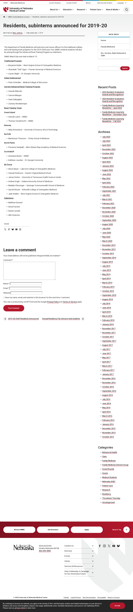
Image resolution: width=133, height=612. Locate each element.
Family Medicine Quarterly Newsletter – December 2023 (114, 113)
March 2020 (107, 241)
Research (81, 9)
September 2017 (109, 341)
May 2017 (106, 357)
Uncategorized (108, 502)
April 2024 (106, 145)
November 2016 (109, 382)
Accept (117, 606)
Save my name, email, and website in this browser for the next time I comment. (37, 297)
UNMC (5, 3)
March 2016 (107, 416)
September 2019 (109, 258)
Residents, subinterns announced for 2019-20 (48, 17)
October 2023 (108, 153)
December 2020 (108, 208)
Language (120, 3)
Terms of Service (70, 302)
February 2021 (108, 203)
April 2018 (106, 312)
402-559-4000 (45, 551)
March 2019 (107, 283)
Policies (66, 597)
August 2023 (107, 158)
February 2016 (108, 420)
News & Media (112, 9)
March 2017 (107, 366)
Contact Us (69, 546)
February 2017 (108, 370)
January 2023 (108, 166)
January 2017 (108, 374)
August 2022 (107, 170)
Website (6, 293)
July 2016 (106, 399)
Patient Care (95, 9)
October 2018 (108, 291)
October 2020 (108, 216)
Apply (87, 530)
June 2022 (106, 174)
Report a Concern (114, 597)
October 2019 (108, 253)
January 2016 (108, 424)
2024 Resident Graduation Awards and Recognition (113, 100)
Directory (68, 551)
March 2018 (107, 316)
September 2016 (109, 391)
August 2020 (107, 224)
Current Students (55, 3)
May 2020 (106, 237)
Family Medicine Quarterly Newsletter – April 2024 (113, 106)
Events (67, 556)
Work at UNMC (19, 530)
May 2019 (106, 274)
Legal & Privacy (76, 597)
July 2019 (106, 266)
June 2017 (106, 353)
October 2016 (108, 387)
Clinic (104, 456)
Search (125, 68)
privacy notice (20, 608)
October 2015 (108, 437)
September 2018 (109, 295)
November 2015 (109, 433)
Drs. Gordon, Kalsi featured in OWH (113, 54)
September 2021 (109, 191)
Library (67, 561)
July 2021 (106, 195)
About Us (54, 9)
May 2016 (106, 408)
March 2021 (107, 199)
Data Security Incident (104, 3)
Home (103, 40)
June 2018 (106, 308)
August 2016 (107, 395)
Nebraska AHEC (108, 481)
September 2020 (109, 220)
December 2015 (108, 428)
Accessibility (101, 597)
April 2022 (106, 183)
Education (67, 9)
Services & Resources (73, 566)
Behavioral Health (109, 452)
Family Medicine (108, 47)
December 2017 (108, 328)
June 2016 (106, 403)
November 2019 (109, 249)
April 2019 (106, 278)
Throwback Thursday (111, 498)
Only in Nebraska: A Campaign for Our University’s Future (76, 572)
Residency (106, 494)
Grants (105, 473)
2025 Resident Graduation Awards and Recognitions (113, 93)
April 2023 (106, 162)
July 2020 (106, 228)
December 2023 (108, 149)
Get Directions (53, 530)
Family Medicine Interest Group (115, 465)
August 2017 (107, 345)
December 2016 (108, 378)
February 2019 (108, 287)
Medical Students (109, 477)
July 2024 (106, 141)
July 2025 (106, 137)
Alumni (88, 3)
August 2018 (107, 299)
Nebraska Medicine (17, 3)
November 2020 (109, 212)
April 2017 (106, 362)
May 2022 (106, 178)
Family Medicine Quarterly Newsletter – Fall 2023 (113, 120)
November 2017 (109, 333)
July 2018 (106, 303)
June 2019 (106, 270)
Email (6, 288)
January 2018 (108, 324)
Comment (8, 260)
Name (6, 284)
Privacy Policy (53, 302)
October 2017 (108, 337)
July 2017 (106, 349)
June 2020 (106, 233)
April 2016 (106, 412)
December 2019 (108, 245)
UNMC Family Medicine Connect (19, 17)
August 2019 (107, 262)
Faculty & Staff (71, 3)
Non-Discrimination (89, 597)
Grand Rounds (108, 469)
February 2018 (108, 320)
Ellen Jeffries (18, 33)
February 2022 (108, 187)
